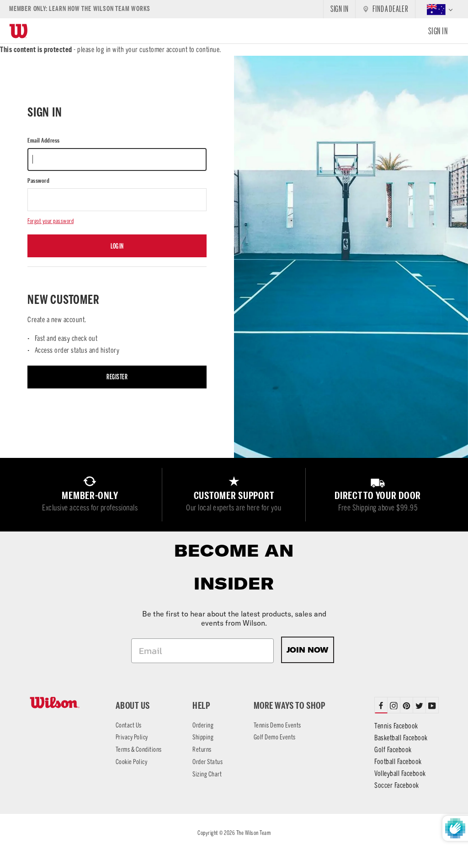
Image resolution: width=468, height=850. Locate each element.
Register (117, 376)
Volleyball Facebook (400, 773)
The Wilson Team (253, 832)
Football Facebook (398, 761)
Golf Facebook (393, 749)
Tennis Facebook (396, 726)
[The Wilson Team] (61, 702)
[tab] (394, 705)
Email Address (43, 140)
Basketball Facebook (401, 737)
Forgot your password (50, 221)
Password (38, 180)
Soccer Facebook (396, 785)
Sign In (438, 31)
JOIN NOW (308, 649)
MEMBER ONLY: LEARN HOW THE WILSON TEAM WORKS (79, 9)
